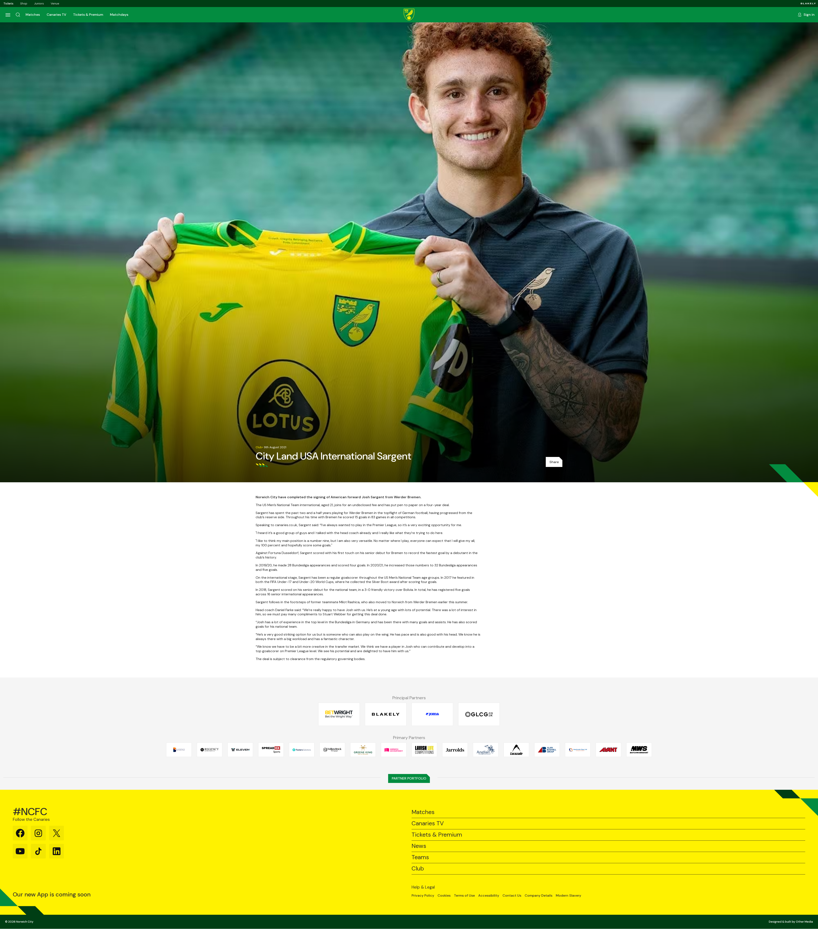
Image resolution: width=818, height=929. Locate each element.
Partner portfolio (409, 778)
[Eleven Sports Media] (240, 750)
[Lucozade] (516, 750)
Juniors (39, 3)
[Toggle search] (17, 14)
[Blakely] (808, 3)
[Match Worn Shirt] (639, 750)
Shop (23, 3)
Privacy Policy (423, 895)
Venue (55, 3)
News (419, 846)
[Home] (409, 14)
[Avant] (608, 750)
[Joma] (432, 714)
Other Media (804, 921)
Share (554, 462)
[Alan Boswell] (547, 750)
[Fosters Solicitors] (301, 750)
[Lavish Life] (424, 750)
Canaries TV (56, 14)
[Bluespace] (179, 750)
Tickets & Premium (88, 14)
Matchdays (119, 14)
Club (418, 868)
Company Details (538, 895)
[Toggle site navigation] (7, 14)
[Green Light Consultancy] (479, 714)
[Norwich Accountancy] (394, 750)
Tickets (8, 3)
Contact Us (512, 895)
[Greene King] (363, 750)
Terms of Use (464, 895)
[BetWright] (339, 714)
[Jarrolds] (455, 750)
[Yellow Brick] (332, 750)
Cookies (444, 895)
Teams (420, 857)
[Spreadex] (271, 750)
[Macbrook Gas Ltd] (578, 750)
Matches (33, 14)
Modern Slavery (568, 895)
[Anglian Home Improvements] (486, 750)
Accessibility (488, 895)
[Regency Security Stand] (209, 750)
